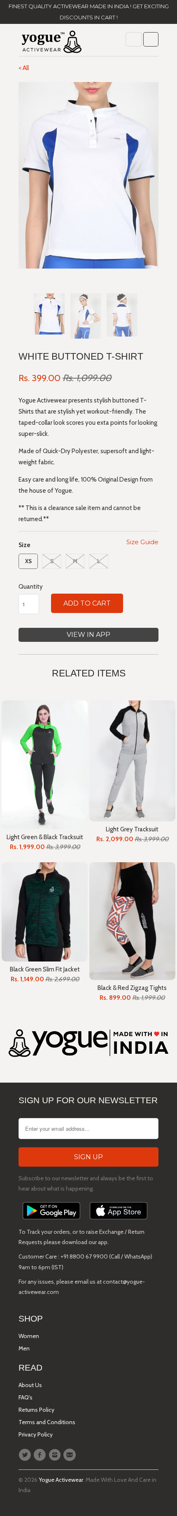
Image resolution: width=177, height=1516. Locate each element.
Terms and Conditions (47, 1422)
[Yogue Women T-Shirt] (88, 175)
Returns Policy (36, 1409)
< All (24, 68)
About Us (30, 1385)
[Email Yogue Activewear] (70, 1455)
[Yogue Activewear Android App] (51, 1221)
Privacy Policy (36, 1434)
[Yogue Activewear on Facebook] (40, 1455)
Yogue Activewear (61, 1479)
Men (24, 1348)
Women (29, 1336)
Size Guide (142, 542)
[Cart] (150, 39)
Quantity (31, 586)
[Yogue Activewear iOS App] (118, 1221)
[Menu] (134, 39)
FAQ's (26, 1397)
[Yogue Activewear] (51, 43)
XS (28, 561)
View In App (88, 635)
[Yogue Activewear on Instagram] (56, 1455)
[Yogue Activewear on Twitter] (26, 1455)
